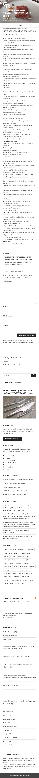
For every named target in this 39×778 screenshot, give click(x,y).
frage (31, 257)
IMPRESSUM (7, 639)
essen (23, 553)
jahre (22, 560)
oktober (22, 570)
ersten (16, 553)
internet (28, 259)
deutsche (21, 549)
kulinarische (8, 566)
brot (29, 256)
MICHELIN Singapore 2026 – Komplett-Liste (17, 491)
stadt (12, 580)
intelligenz (20, 259)
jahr (17, 560)
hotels (11, 560)
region (21, 573)
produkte (7, 573)
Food (4, 734)
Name (5, 307)
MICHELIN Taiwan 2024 (17, 510)
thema (25, 580)
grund (7, 259)
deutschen (30, 549)
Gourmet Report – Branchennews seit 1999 (17, 13)
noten (21, 261)
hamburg (21, 556)
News (7, 253)
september (25, 577)
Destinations (7, 726)
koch (5, 563)
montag (6, 570)
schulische (27, 262)
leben (16, 566)
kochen (11, 563)
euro (28, 553)
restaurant (29, 573)
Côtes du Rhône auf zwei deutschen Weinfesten (18, 480)
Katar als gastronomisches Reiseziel (14, 483)
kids (7, 261)
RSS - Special (7, 469)
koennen (19, 563)
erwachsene (23, 257)
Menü (20, 25)
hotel (5, 560)
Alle (4, 715)
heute (13, 259)
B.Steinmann (7, 719)
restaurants (7, 577)
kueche (26, 563)
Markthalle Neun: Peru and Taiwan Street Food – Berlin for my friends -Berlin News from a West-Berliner (18, 508)
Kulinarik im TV (8, 737)
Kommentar (7, 282)
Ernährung (6, 730)
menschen (23, 566)
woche (17, 583)
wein (31, 580)
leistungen (13, 261)
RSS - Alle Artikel (8, 456)
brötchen (9, 257)
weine (6, 583)
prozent (14, 573)
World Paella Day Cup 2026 (11, 487)
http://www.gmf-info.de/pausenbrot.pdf (15, 177)
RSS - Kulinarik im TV (9, 462)
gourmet (13, 556)
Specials (5, 745)
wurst (14, 264)
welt (11, 583)
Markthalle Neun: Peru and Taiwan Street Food (17, 657)
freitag (6, 556)
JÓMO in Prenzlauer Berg (11, 685)
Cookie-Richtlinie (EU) (10, 632)
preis (29, 570)
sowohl (8, 264)
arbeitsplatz (10, 256)
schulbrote (17, 262)
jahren (28, 560)
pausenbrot (28, 261)
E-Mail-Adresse (8, 316)
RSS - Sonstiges (8, 467)
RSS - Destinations (9, 460)
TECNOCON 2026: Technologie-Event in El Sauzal (17, 602)
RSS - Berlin (6, 465)
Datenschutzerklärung (10, 635)
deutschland (8, 553)
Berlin (5, 723)
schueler (8, 262)
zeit (23, 583)
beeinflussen (22, 256)
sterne (19, 580)
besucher (13, 549)
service (6, 580)
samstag (16, 577)
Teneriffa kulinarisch (13, 598)
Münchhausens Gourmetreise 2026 (14, 494)
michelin (32, 566)
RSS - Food (6, 458)
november (14, 570)
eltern (15, 257)
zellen (19, 264)
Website (5, 325)
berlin (5, 549)
